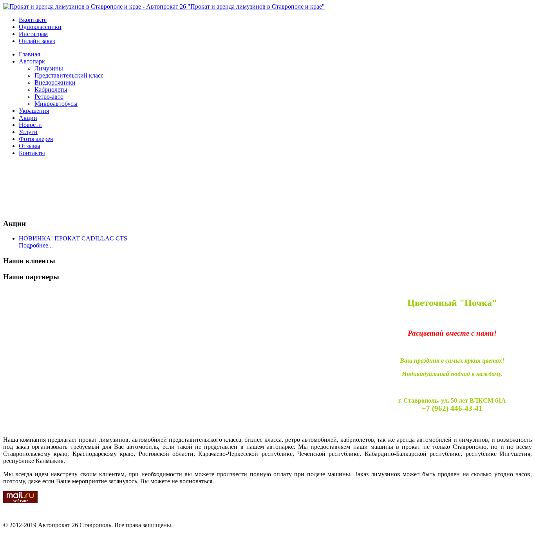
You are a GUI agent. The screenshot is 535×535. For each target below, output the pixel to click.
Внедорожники (55, 82)
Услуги (28, 131)
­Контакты (32, 153)
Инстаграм (33, 34)
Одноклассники (40, 26)
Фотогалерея (36, 139)
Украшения (34, 110)
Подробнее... (36, 245)
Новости (30, 124)
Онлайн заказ (37, 41)
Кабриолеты (50, 89)
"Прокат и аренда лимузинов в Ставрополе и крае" (255, 6)
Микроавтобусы (56, 103)
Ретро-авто (48, 96)
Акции (28, 117)
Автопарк (32, 61)
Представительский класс (68, 75)
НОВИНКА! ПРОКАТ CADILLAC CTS (73, 238)
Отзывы (29, 146)
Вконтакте (33, 19)
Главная (29, 54)
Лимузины (48, 68)
